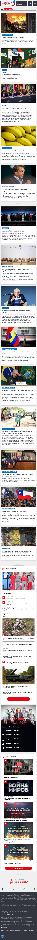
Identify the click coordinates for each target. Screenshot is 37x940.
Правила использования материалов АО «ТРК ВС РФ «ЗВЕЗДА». (17, 930)
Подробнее (4, 927)
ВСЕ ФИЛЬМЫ (19, 868)
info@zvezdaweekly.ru (10, 912)
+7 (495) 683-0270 (8, 914)
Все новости (18, 699)
